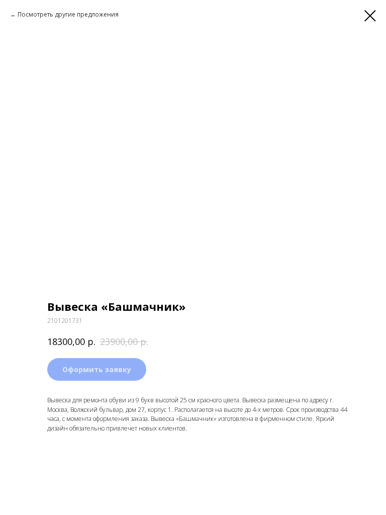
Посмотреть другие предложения (68, 14)
